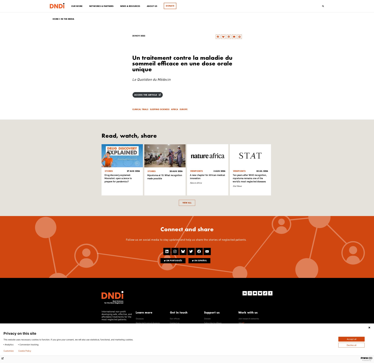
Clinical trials (140, 109)
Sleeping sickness (159, 109)
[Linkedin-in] (245, 293)
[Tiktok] (265, 293)
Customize (9, 351)
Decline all (351, 345)
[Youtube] (207, 251)
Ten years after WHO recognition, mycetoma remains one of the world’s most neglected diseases (250, 178)
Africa (174, 109)
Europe (183, 109)
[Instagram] (175, 251)
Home (56, 19)
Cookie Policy (24, 351)
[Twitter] (191, 251)
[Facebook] (199, 251)
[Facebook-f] (270, 293)
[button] (218, 37)
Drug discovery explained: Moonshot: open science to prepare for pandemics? (118, 178)
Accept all (351, 339)
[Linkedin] (167, 251)
